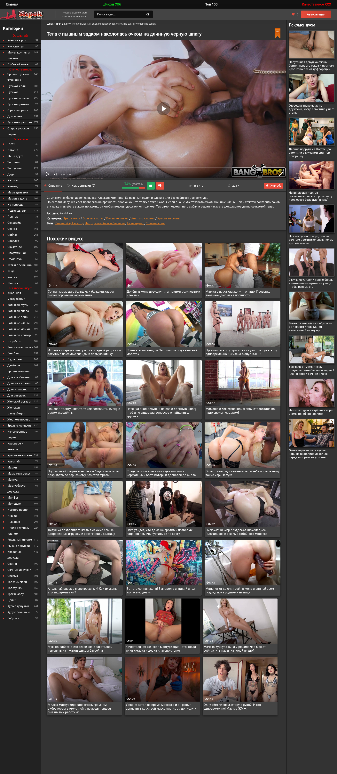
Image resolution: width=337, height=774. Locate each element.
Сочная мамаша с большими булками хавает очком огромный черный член (81, 293)
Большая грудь (17, 305)
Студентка (14, 259)
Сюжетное (14, 247)
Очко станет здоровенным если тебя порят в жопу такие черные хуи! (242, 473)
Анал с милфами (143, 218)
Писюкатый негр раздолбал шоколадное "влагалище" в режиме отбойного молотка (237, 532)
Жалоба (275, 185)
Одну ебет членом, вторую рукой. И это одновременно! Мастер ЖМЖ (232, 706)
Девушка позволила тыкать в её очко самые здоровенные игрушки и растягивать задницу (81, 532)
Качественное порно (17, 434)
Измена (12, 150)
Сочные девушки (19, 570)
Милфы (12, 497)
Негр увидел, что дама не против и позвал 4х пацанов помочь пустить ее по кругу (159, 532)
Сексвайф (14, 222)
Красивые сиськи (19, 455)
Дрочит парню (17, 389)
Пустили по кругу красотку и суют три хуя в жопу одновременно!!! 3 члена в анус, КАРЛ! (242, 352)
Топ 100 (211, 4)
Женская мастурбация (16, 410)
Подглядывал (17, 210)
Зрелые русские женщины (18, 77)
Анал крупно (135, 223)
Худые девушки (18, 606)
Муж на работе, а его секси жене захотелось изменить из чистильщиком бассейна (80, 648)
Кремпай (13, 461)
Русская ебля (16, 86)
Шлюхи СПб (112, 4)
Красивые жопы (168, 218)
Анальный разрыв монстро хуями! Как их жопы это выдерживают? (82, 590)
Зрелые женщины (19, 425)
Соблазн (13, 235)
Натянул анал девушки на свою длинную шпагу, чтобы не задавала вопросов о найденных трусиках (162, 412)
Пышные (13, 522)
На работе (14, 341)
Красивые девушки (14, 554)
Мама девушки (17, 192)
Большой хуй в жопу (69, 223)
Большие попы (93, 218)
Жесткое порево (18, 419)
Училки (12, 277)
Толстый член (17, 582)
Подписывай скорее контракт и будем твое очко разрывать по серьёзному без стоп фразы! (83, 473)
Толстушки (14, 588)
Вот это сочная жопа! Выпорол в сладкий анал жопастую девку (161, 590)
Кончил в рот (16, 40)
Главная (12, 4)
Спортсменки (16, 253)
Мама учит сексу (18, 473)
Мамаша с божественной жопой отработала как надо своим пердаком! (241, 410)
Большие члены (117, 218)
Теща (10, 271)
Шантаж (13, 283)
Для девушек (16, 395)
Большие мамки (18, 329)
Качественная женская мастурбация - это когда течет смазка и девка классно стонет (161, 648)
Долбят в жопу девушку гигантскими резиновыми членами (163, 293)
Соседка (13, 241)
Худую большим (18, 612)
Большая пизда (18, 311)
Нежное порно (17, 509)
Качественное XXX (316, 4)
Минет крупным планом (18, 55)
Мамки (12, 467)
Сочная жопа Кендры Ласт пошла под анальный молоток (162, 352)
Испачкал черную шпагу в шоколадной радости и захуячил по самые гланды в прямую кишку (84, 352)
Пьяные (12, 216)
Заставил (13, 162)
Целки (11, 600)
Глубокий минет (18, 64)
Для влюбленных (19, 377)
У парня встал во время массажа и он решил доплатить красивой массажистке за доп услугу (161, 706)
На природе (15, 204)
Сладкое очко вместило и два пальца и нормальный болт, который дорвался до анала (161, 473)
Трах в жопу (72, 218)
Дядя (10, 174)
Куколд (12, 186)
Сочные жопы (155, 223)
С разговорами (17, 110)
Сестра (12, 229)
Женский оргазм (19, 401)
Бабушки (13, 618)
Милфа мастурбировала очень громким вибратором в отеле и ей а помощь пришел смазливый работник (79, 708)
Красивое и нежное (15, 446)
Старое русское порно (18, 131)
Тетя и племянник (19, 265)
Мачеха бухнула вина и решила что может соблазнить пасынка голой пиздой (235, 648)
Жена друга (15, 156)
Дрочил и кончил (19, 383)
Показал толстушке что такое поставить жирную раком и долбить (84, 410)
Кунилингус (15, 46)
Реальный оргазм (19, 540)
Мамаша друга (17, 198)
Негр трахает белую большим (105, 223)
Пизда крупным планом (18, 530)
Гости (11, 144)
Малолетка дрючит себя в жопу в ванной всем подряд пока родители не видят (240, 590)
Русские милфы (18, 98)
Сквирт (12, 564)
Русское (13, 92)
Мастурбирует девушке (17, 488)
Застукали (14, 168)
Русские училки (18, 104)
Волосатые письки (20, 347)
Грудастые (14, 359)
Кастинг (13, 180)
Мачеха (12, 479)
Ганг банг (13, 353)
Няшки (12, 515)
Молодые (14, 503)
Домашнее (14, 116)
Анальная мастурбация (16, 296)
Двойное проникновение (18, 368)
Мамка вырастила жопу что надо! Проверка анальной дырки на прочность (238, 293)
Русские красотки (19, 122)
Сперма (12, 576)
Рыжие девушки (18, 546)
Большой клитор (19, 335)
